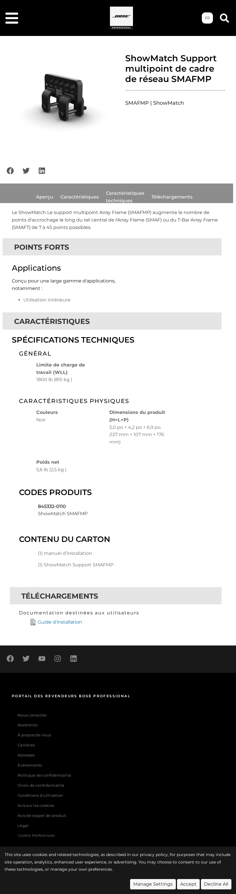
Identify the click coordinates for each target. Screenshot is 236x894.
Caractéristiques (79, 197)
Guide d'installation (60, 622)
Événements (30, 765)
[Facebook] (10, 170)
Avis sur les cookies (36, 805)
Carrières (26, 745)
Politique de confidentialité (44, 775)
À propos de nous (34, 735)
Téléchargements (172, 197)
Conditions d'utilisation (40, 795)
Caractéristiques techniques (125, 196)
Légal (23, 826)
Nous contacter (32, 715)
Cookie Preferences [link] (36, 835)
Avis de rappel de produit (42, 815)
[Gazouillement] (26, 170)
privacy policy (154, 854)
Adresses (26, 755)
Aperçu (44, 197)
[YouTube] (42, 658)
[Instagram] (57, 658)
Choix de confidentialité (41, 785)
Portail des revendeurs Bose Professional (71, 696)
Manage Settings (153, 884)
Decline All (216, 884)
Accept (188, 884)
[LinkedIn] (42, 170)
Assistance (28, 725)
